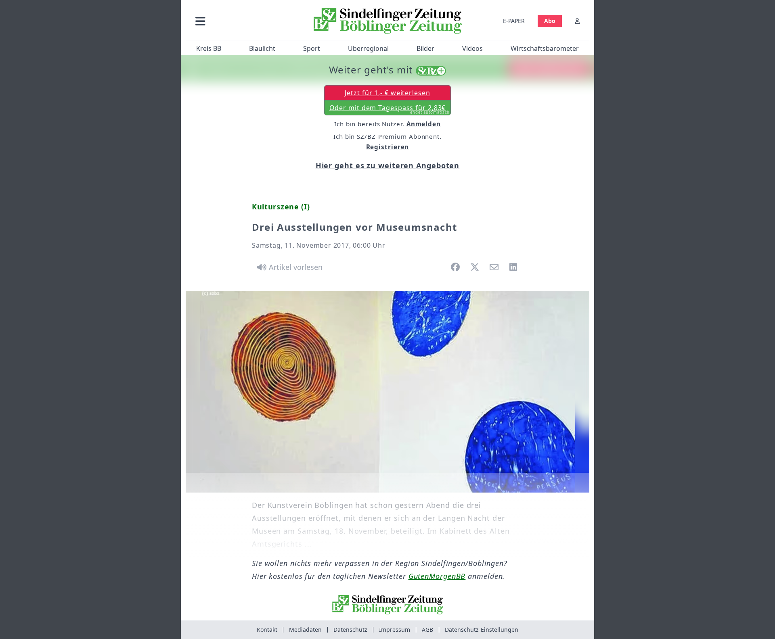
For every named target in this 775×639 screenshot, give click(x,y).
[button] (243, 21)
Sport (311, 48)
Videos (472, 48)
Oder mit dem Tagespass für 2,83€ (389, 109)
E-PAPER (514, 21)
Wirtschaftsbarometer (545, 48)
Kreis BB (208, 48)
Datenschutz (350, 629)
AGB (427, 629)
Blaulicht (262, 48)
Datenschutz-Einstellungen (481, 629)
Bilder (425, 48)
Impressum (394, 629)
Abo (549, 21)
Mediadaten (305, 629)
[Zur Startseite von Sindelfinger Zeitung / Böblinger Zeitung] (388, 21)
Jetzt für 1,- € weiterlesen (387, 92)
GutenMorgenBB (437, 576)
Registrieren (387, 147)
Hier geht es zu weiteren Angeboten (388, 165)
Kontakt (267, 629)
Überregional (368, 48)
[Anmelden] (577, 21)
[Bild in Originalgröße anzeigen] (387, 392)
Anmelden (423, 124)
